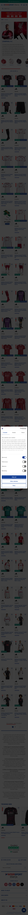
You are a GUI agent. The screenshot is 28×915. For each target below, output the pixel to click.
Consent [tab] (5, 432)
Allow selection (14, 481)
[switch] (24, 462)
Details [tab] (14, 432)
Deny (14, 485)
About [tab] (23, 432)
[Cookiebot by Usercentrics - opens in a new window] (20, 428)
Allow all (14, 477)
